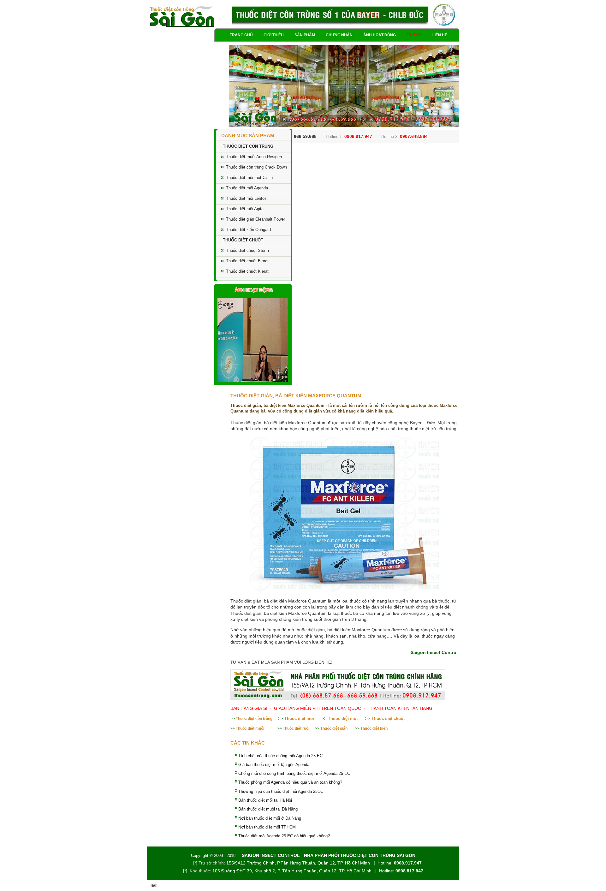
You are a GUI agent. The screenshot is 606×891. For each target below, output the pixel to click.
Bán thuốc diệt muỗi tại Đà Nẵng (268, 809)
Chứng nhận (339, 35)
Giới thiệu (274, 35)
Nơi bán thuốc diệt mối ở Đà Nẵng (269, 818)
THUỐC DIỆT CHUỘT (243, 240)
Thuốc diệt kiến (374, 728)
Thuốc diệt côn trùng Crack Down (256, 167)
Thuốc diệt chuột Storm (247, 250)
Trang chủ (241, 35)
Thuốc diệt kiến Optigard (248, 229)
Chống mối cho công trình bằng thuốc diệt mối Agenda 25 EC (294, 773)
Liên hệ (439, 35)
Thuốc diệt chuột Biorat (247, 260)
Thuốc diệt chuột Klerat (247, 271)
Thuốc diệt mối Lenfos (246, 198)
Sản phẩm (304, 35)
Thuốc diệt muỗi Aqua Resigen (254, 156)
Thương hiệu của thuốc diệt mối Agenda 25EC (280, 791)
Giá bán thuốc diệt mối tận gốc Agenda (273, 764)
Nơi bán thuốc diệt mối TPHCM (267, 827)
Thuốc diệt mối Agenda (247, 188)
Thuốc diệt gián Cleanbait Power (255, 219)
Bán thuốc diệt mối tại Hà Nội (265, 800)
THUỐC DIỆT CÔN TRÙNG (248, 146)
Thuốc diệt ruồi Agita (245, 208)
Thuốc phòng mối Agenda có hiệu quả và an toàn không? (290, 782)
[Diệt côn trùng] (182, 16)
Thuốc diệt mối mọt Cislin (249, 177)
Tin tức (414, 35)
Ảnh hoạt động (379, 35)
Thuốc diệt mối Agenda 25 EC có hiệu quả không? (284, 836)
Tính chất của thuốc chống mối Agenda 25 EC (280, 755)
